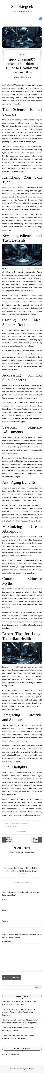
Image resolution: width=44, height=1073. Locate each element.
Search (37, 987)
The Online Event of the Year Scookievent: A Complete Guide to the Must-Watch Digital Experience (18, 1012)
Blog (22, 54)
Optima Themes (28, 1069)
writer (30, 77)
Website (5, 921)
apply (6, 823)
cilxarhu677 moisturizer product (14, 172)
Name (5, 899)
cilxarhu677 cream (10, 826)
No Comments (22, 831)
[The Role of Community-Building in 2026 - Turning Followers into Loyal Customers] (7, 840)
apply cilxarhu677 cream (19, 823)
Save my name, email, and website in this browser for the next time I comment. (22, 936)
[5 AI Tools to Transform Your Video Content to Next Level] (37, 840)
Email (5, 910)
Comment (6, 942)
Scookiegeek (22, 6)
